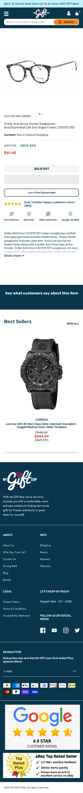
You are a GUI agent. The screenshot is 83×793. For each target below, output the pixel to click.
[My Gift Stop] (20, 472)
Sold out (41, 169)
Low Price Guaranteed (41, 192)
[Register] (73, 671)
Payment (45, 559)
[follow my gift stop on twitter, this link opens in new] (77, 632)
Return (44, 552)
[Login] (69, 13)
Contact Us (9, 559)
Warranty (45, 566)
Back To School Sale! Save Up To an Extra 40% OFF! (38, 3)
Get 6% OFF (37, 658)
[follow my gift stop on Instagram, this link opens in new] (65, 632)
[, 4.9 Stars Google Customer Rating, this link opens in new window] (42, 727)
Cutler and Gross (17, 116)
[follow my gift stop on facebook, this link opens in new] (43, 632)
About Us (8, 545)
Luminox (41, 419)
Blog (5, 573)
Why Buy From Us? (14, 552)
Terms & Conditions (14, 609)
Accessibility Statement (16, 616)
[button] (41, 179)
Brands (7, 580)
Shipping (45, 545)
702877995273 (61, 265)
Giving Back (10, 566)
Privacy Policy (11, 602)
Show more (12, 256)
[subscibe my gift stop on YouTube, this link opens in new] (54, 632)
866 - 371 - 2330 (61, 601)
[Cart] (77, 13)
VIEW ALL (72, 323)
